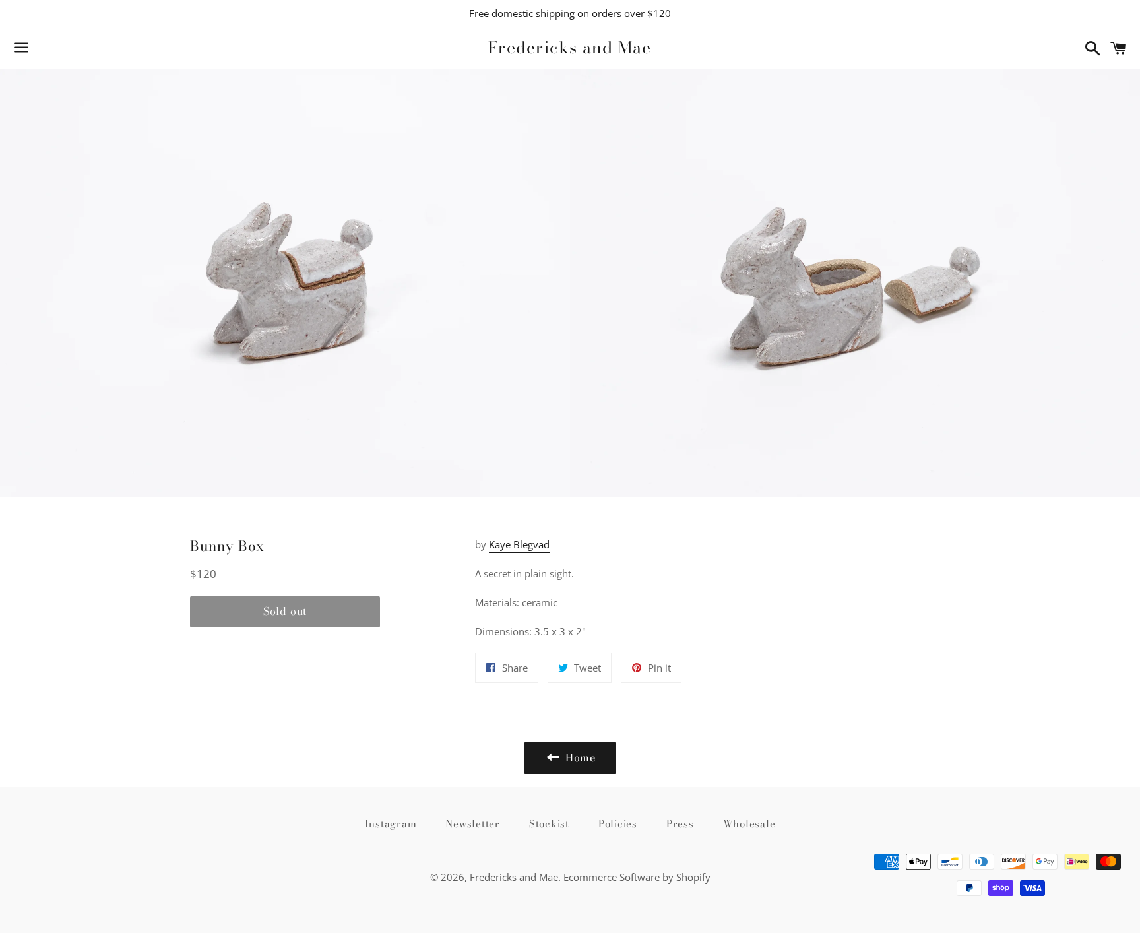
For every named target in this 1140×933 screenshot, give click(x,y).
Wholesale (749, 823)
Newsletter (472, 823)
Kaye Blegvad (519, 544)
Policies (617, 823)
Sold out (285, 611)
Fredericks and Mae (570, 47)
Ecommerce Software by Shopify (637, 877)
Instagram (391, 823)
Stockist (549, 823)
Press (680, 823)
